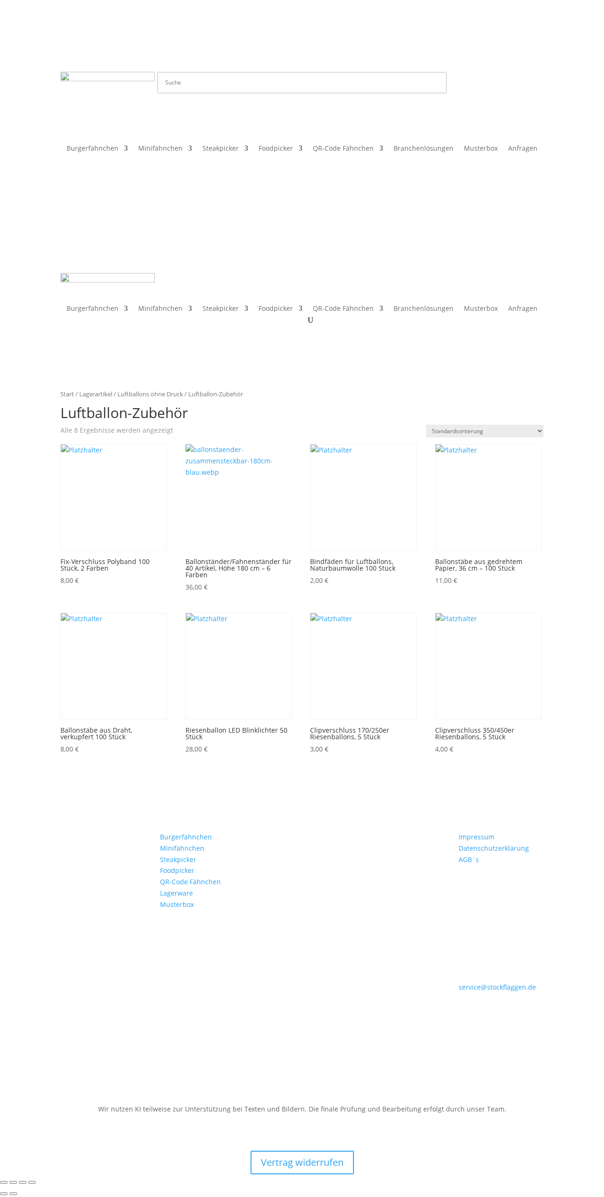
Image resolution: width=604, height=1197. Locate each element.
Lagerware (176, 893)
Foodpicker (276, 149)
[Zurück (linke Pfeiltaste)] (4, 1193)
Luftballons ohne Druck (150, 394)
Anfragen (522, 149)
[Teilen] (22, 1182)
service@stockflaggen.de (497, 987)
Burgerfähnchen (92, 149)
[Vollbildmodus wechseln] (13, 1182)
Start (67, 394)
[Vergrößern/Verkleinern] (4, 1182)
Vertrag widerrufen (302, 1162)
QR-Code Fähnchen (343, 149)
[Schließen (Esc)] (32, 1182)
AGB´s (469, 859)
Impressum (477, 836)
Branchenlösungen (423, 149)
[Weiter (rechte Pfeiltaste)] (13, 1193)
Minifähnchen (160, 149)
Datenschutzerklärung (494, 848)
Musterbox (481, 149)
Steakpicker (220, 149)
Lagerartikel (95, 394)
